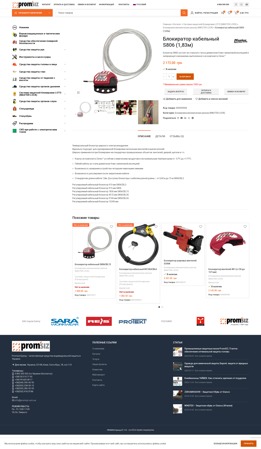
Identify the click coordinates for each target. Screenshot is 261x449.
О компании (98, 348)
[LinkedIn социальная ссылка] (185, 118)
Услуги (95, 359)
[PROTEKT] (133, 321)
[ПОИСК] (184, 12)
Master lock (80, 283)
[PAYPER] (200, 321)
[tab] (144, 134)
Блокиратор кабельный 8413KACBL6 (138, 269)
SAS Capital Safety (31, 321)
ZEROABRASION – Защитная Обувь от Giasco (207, 392)
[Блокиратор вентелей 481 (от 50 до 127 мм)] (227, 244)
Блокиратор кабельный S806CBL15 (93, 264)
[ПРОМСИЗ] (234, 321)
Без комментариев (203, 356)
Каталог (177, 24)
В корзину (185, 77)
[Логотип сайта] (25, 4)
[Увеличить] (78, 92)
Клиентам (97, 369)
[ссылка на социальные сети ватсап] (189, 118)
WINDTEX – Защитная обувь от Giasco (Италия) (208, 405)
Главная (167, 24)
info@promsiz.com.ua (25, 400)
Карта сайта (98, 385)
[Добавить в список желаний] (111, 226)
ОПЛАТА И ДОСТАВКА (206, 91)
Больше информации (226, 443)
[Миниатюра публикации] (177, 352)
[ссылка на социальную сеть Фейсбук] (236, 4)
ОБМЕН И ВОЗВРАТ (236, 91)
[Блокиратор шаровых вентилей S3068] (183, 240)
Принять (248, 443)
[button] (159, 307)
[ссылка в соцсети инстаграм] (241, 4)
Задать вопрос (176, 91)
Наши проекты (99, 364)
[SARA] (65, 321)
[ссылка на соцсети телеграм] (193, 118)
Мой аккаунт (98, 374)
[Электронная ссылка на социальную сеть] (182, 118)
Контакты (97, 380)
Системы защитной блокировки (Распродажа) (90, 278)
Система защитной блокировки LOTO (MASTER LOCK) (210, 24)
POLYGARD (166, 321)
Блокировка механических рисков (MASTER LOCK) (188, 27)
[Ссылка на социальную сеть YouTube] (247, 4)
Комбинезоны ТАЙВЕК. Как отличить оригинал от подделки (215, 378)
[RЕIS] (99, 321)
